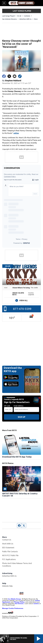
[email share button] (14, 76)
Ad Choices (19, 603)
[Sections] (4, 3)
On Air (19, 16)
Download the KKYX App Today (17, 457)
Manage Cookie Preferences (12, 608)
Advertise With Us (25, 19)
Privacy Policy (19, 602)
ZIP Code (7, 406)
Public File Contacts (10, 551)
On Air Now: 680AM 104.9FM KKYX (21, 281)
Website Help (7, 586)
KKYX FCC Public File (10, 555)
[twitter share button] (9, 76)
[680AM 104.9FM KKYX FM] (21, 3)
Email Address (18, 406)
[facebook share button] (4, 76)
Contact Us (6, 540)
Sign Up (21, 417)
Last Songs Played (8, 16)
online (16, 133)
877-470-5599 (22, 308)
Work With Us (7, 544)
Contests (27, 16)
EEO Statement (8, 548)
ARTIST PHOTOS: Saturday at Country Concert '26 (19, 494)
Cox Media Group (14, 599)
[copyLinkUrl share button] (20, 76)
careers (36, 603)
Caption (34, 69)
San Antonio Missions (9, 19)
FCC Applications (9, 559)
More (36, 19)
